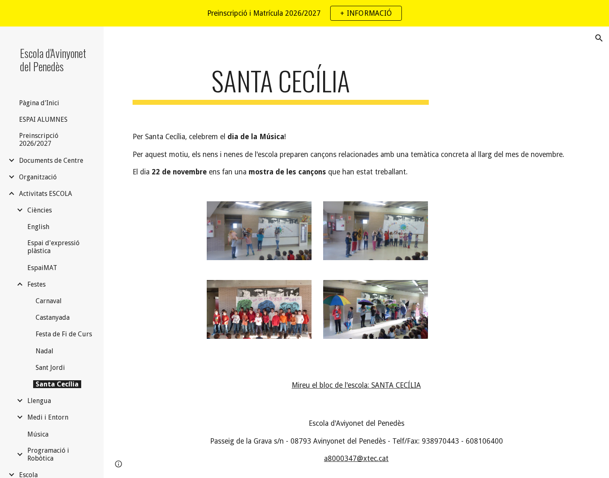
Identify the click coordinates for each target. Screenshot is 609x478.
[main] (280, 84)
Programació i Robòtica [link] (48, 454)
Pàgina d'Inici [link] (39, 103)
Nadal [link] (44, 351)
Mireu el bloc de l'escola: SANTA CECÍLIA (356, 385)
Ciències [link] (39, 210)
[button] (599, 38)
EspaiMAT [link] (42, 268)
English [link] (38, 227)
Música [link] (37, 434)
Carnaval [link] (49, 301)
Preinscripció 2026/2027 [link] (38, 139)
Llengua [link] (39, 401)
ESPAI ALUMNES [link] (43, 119)
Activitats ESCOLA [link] (45, 194)
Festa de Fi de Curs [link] (64, 334)
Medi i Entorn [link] (47, 417)
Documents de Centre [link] (51, 160)
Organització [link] (38, 177)
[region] (304, 13)
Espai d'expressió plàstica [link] (53, 247)
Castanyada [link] (53, 317)
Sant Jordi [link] (50, 368)
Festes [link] (36, 284)
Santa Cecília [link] (57, 384)
